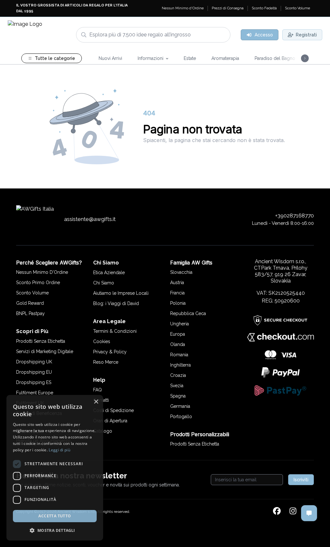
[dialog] (54, 468)
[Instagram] (293, 511)
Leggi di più (59, 450)
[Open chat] (309, 513)
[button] (55, 530)
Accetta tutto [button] (54, 516)
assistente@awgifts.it (90, 219)
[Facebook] (277, 511)
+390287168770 (294, 215)
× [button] (95, 401)
